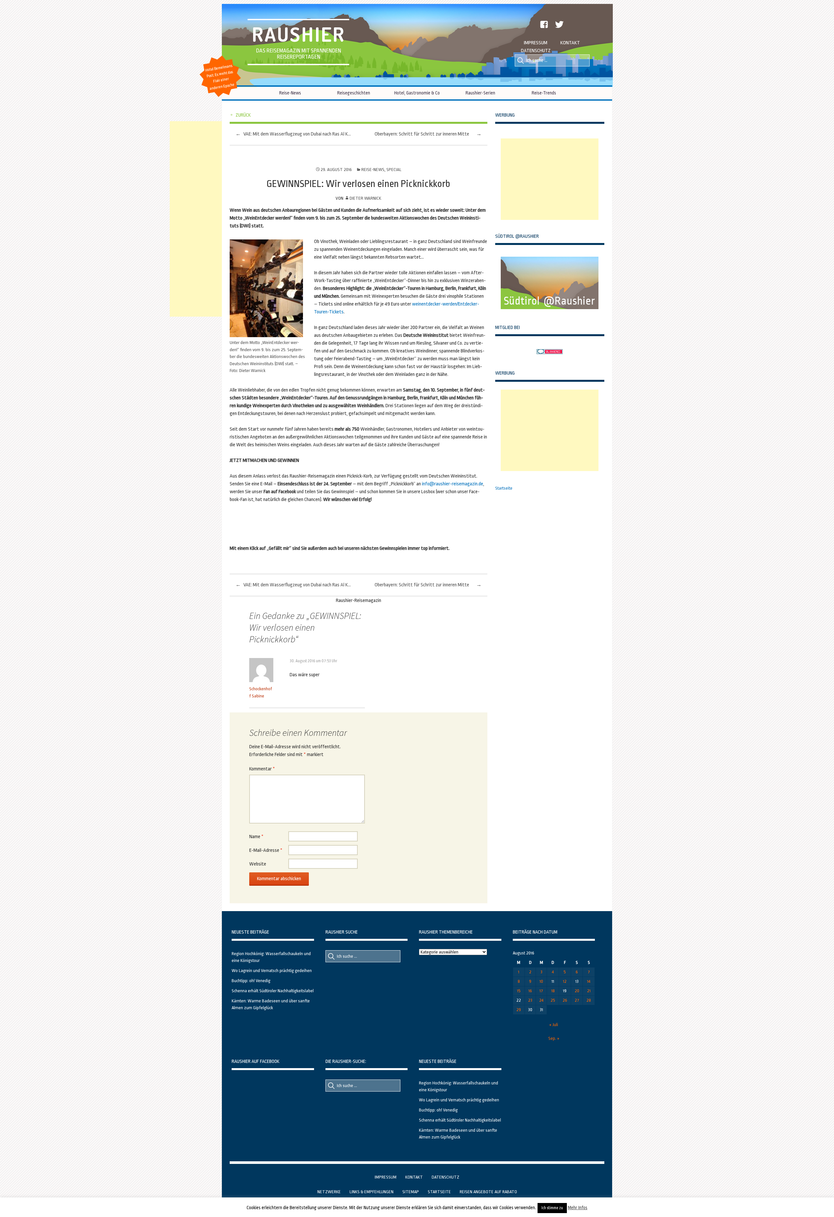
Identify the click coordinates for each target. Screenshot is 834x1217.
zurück (243, 115)
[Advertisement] (549, 179)
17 (541, 990)
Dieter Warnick (365, 198)
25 (553, 1000)
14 (588, 981)
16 (530, 990)
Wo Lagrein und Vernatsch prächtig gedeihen (272, 970)
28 (588, 1000)
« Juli (553, 1024)
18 (553, 990)
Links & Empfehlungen (372, 1191)
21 (589, 990)
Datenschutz (536, 50)
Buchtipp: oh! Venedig (251, 980)
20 (577, 990)
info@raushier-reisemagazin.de (452, 484)
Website (257, 864)
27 (577, 1000)
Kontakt (570, 43)
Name (256, 836)
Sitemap (410, 1191)
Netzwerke (329, 1191)
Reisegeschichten (353, 92)
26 (565, 1000)
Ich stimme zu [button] (552, 1208)
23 (530, 1000)
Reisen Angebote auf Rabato (488, 1191)
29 (518, 1009)
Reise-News (290, 92)
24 (541, 1000)
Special (393, 169)
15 (519, 990)
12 (565, 981)
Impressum (535, 43)
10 (541, 981)
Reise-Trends (544, 92)
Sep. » (553, 1038)
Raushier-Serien (480, 92)
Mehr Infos (577, 1207)
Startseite (503, 488)
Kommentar (262, 769)
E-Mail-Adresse (265, 850)
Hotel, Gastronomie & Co (417, 92)
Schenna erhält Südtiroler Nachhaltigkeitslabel (273, 990)
